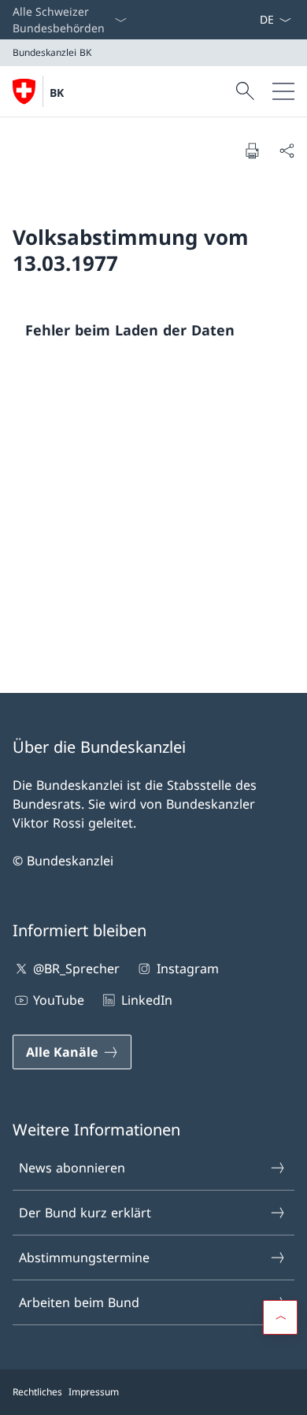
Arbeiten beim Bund (79, 1302)
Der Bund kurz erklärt (85, 1212)
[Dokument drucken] (252, 150)
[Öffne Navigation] (283, 91)
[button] (280, 1317)
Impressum (93, 1391)
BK (57, 92)
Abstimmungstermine (84, 1257)
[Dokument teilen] (286, 150)
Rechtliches (37, 1391)
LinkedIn (146, 1000)
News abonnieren (72, 1167)
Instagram (187, 968)
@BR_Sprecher (76, 968)
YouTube (58, 1000)
